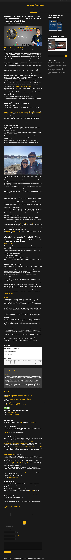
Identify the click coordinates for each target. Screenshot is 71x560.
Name (18, 532)
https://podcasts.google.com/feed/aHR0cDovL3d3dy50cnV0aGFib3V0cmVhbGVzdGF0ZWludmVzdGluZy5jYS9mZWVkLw (27, 402)
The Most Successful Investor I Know (55, 64)
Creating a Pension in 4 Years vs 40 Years (56, 62)
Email (18, 535)
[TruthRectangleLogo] (35, 6)
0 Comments (11, 23)
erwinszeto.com (8, 505)
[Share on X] (13, 514)
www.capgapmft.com (12, 412)
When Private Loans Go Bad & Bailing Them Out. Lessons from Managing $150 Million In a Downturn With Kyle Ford (57, 69)
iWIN (60, 0)
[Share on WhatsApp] (26, 514)
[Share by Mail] (39, 514)
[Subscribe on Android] (7, 408)
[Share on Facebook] (7, 514)
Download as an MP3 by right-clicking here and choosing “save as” (17, 404)
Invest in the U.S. (64, 0)
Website (18, 539)
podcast (15, 23)
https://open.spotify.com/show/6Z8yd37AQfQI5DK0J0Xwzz (20, 399)
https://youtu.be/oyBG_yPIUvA (14, 403)
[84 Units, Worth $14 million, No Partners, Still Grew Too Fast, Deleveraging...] (70, 280)
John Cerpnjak (42, 558)
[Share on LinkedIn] (33, 514)
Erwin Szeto (20, 23)
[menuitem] (33, 11)
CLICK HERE (6, 432)
